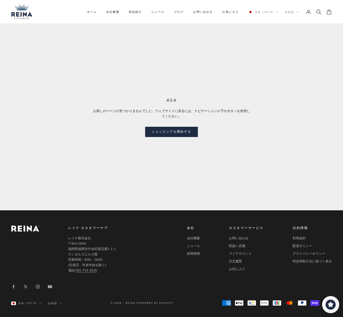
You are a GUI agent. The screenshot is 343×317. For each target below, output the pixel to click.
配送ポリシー (302, 246)
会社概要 (112, 12)
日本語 (289, 12)
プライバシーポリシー (309, 253)
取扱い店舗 (237, 246)
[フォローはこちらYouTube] (50, 286)
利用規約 (299, 238)
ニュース (157, 12)
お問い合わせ (203, 12)
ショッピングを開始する (171, 132)
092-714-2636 (86, 270)
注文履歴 (235, 261)
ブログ (179, 12)
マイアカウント (240, 253)
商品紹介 (135, 12)
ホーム (92, 12)
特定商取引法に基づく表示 (312, 261)
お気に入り (230, 12)
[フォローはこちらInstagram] (37, 286)
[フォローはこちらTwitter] (25, 286)
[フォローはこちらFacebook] (13, 286)
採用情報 (193, 253)
